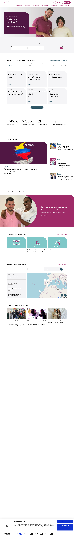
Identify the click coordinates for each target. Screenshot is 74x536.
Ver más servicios (36, 107)
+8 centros (9, 84)
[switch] (31, 534)
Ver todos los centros (61, 264)
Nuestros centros (19, 5)
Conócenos (27, 5)
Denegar (65, 528)
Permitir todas (65, 521)
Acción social (53, 5)
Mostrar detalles (58, 533)
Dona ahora (66, 2)
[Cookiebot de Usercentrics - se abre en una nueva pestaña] (7, 534)
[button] (54, 279)
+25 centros (50, 101)
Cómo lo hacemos (44, 5)
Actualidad (67, 5)
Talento (60, 5)
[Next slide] (66, 130)
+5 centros (29, 84)
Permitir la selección (65, 525)
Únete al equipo (58, 2)
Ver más (8, 328)
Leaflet (60, 297)
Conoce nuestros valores (61, 234)
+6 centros (29, 101)
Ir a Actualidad (63, 139)
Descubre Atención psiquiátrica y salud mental (57, 60)
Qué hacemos (35, 5)
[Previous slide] (63, 130)
